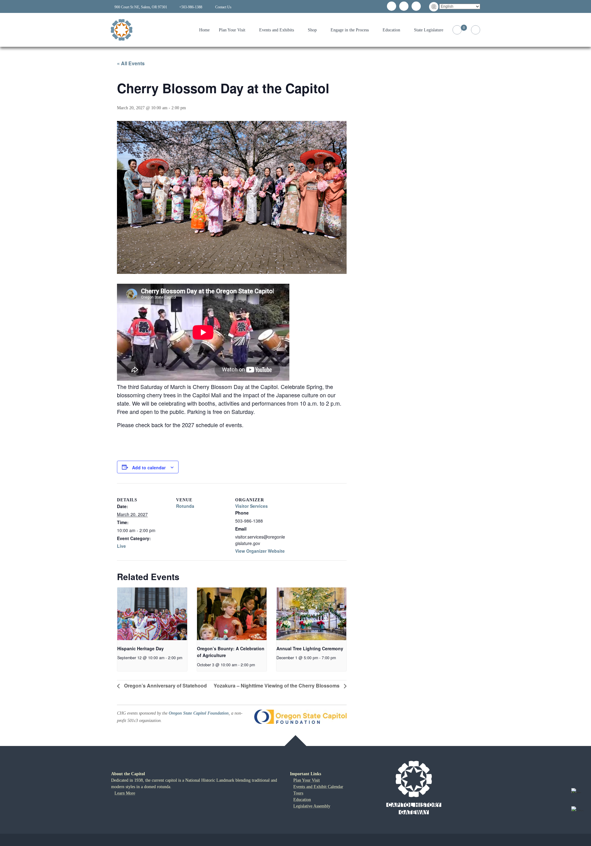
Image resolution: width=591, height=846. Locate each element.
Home (204, 30)
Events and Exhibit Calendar (318, 786)
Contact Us (223, 7)
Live (121, 546)
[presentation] (152, 613)
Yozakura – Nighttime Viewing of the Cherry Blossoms (277, 685)
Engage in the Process (350, 30)
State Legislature (428, 30)
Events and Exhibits (276, 30)
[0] (457, 30)
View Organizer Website (260, 551)
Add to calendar (149, 467)
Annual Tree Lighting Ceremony (309, 648)
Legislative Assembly (311, 806)
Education (391, 30)
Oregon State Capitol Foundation (199, 713)
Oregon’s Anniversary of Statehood (165, 685)
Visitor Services (251, 506)
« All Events (131, 63)
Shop (312, 30)
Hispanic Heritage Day (140, 648)
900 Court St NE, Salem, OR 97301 (141, 7)
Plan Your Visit (232, 30)
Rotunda (185, 506)
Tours (298, 793)
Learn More (125, 793)
